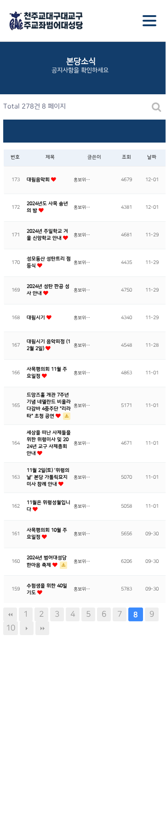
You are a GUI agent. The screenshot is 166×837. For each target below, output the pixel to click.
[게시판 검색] (156, 107)
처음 (10, 614)
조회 (126, 157)
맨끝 (42, 628)
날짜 (151, 157)
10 (10, 628)
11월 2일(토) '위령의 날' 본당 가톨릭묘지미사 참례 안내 (48, 477)
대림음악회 (39, 180)
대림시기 (36, 318)
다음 (27, 628)
